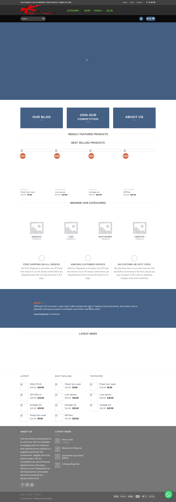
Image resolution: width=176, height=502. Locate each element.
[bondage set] (105, 168)
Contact (139, 2)
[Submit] (43, 19)
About (125, 2)
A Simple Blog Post (70, 464)
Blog (132, 2)
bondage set (94, 192)
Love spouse (60, 192)
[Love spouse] (71, 168)
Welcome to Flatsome (72, 448)
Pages (97, 11)
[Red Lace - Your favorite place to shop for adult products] (40, 10)
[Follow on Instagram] (149, 2)
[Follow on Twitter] (152, 2)
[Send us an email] (154, 2)
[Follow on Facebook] (147, 2)
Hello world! (67, 440)
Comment (65, 442)
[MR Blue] (139, 168)
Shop (87, 11)
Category (73, 11)
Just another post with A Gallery (72, 456)
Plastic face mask (28, 192)
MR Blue (127, 192)
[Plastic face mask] (36, 168)
